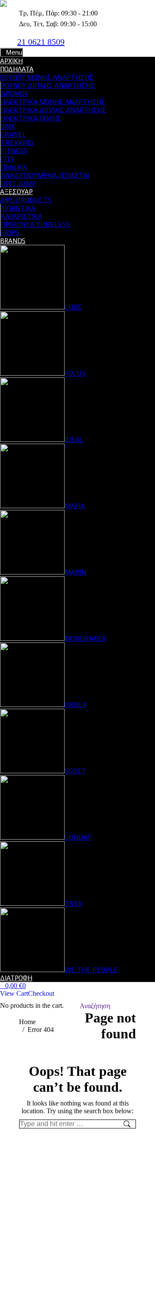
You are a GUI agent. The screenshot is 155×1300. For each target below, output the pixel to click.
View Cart (14, 993)
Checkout (41, 993)
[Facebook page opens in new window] (79, 41)
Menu (14, 52)
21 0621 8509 (41, 41)
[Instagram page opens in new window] (92, 41)
